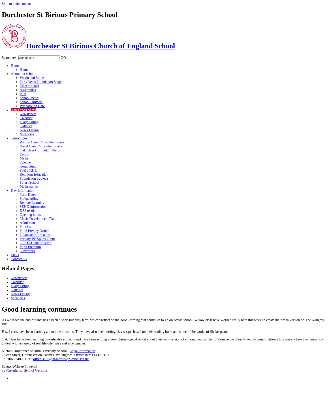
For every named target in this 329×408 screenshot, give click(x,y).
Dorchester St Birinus (100, 46)
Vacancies (27, 134)
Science (25, 162)
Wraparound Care (32, 106)
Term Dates (28, 194)
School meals (29, 98)
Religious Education (34, 174)
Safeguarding (29, 198)
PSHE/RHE (28, 170)
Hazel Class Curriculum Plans (41, 146)
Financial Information (35, 235)
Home (15, 66)
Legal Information (82, 351)
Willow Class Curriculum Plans (42, 142)
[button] (69, 57)
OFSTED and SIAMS (35, 243)
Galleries (26, 126)
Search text (9, 58)
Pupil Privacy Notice (34, 231)
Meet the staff (29, 86)
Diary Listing (29, 122)
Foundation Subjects (34, 178)
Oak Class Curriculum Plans (40, 150)
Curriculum (19, 138)
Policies (25, 227)
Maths (24, 158)
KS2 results (28, 210)
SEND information (33, 206)
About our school (23, 74)
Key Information (22, 190)
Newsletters (28, 114)
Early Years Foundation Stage (41, 82)
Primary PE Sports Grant (37, 239)
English (25, 154)
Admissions (28, 223)
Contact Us (19, 259)
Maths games (29, 186)
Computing (28, 166)
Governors (27, 251)
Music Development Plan (38, 219)
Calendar (26, 118)
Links (15, 255)
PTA (23, 94)
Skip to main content (16, 4)
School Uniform (31, 102)
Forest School (29, 182)
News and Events (23, 110)
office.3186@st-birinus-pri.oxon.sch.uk (61, 359)
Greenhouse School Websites (26, 370)
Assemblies (28, 90)
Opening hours (30, 215)
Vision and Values (32, 78)
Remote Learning (32, 202)
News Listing (29, 130)
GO (63, 58)
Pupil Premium (30, 247)
